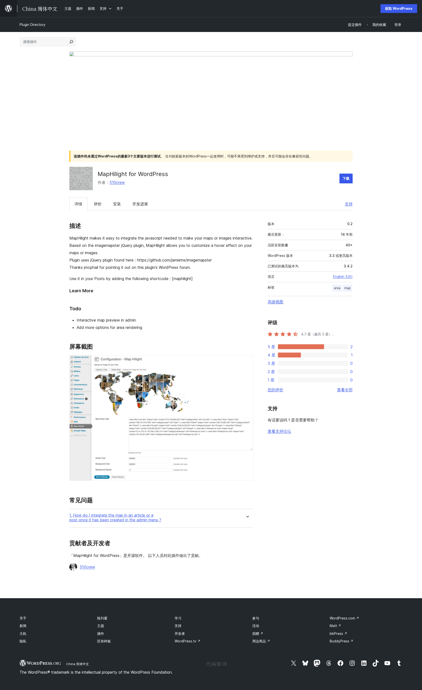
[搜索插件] (71, 42)
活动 (255, 626)
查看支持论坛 (279, 431)
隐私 (23, 641)
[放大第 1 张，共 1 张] (246, 361)
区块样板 (104, 641)
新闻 (23, 626)
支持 (349, 203)
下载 (346, 178)
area (337, 288)
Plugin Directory (32, 24)
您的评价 (275, 389)
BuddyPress (341, 641)
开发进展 (140, 203)
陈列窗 (102, 618)
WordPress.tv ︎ (187, 641)
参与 (255, 618)
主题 (100, 626)
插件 (100, 633)
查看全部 (345, 389)
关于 (23, 618)
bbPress (338, 633)
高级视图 (275, 301)
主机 (23, 633)
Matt (335, 626)
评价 (98, 203)
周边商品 (261, 641)
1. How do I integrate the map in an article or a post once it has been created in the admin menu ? (115, 517)
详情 (78, 203)
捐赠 (257, 633)
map (347, 288)
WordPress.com (344, 618)
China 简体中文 (77, 664)
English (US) (343, 276)
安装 (117, 203)
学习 (178, 618)
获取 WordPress (398, 8)
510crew (117, 182)
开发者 (180, 633)
